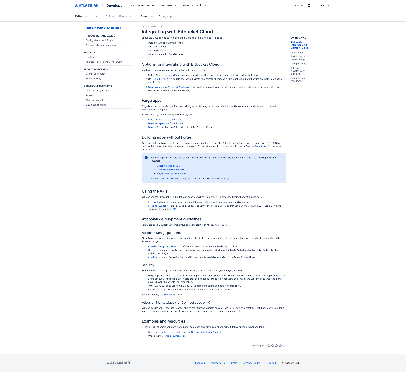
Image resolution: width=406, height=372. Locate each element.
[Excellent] (284, 346)
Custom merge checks (168, 165)
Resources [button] (167, 5)
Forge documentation (174, 335)
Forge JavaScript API (159, 205)
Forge (177, 75)
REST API (161, 79)
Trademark (271, 363)
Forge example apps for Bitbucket (165, 123)
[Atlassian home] (87, 5)
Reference (125, 16)
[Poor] (273, 346)
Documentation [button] (141, 5)
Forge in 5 (153, 127)
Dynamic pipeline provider (170, 169)
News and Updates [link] (194, 5)
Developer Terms (251, 363)
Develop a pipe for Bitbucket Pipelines (168, 87)
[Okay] (276, 346)
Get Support (297, 5)
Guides (110, 16)
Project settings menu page (171, 173)
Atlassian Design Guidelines (162, 246)
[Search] (309, 6)
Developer (115, 5)
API (174, 209)
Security (259, 146)
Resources (147, 16)
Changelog (165, 16)
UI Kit (151, 250)
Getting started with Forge (174, 332)
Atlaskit (152, 257)
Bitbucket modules (165, 178)
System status (217, 363)
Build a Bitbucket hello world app (165, 119)
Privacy (234, 363)
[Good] (280, 346)
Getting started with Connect (206, 332)
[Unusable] (269, 346)
